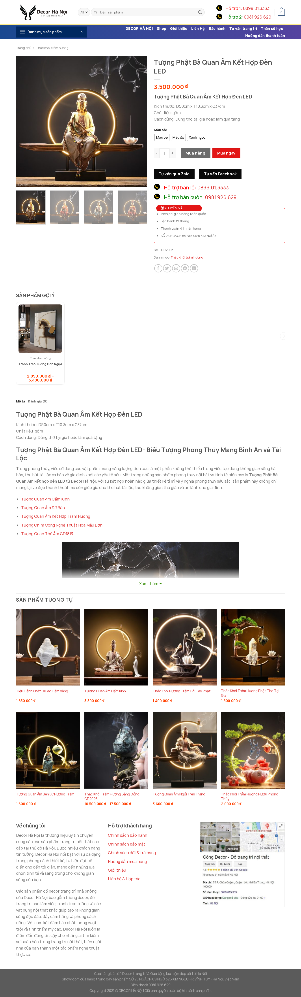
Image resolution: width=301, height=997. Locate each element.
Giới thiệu (178, 28)
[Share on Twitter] (167, 268)
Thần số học (272, 28)
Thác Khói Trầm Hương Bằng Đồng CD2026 (111, 796)
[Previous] (24, 121)
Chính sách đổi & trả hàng (132, 852)
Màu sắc (160, 130)
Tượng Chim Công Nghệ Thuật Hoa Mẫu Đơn (61, 525)
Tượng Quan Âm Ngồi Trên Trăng (179, 794)
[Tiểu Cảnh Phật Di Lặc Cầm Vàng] (48, 647)
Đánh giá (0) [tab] (37, 401)
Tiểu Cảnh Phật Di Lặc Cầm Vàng (42, 691)
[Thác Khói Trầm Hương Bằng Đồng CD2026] (116, 750)
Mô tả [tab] (20, 401)
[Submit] (200, 12)
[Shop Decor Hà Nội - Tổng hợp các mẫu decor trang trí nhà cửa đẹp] (43, 12)
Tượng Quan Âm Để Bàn (43, 507)
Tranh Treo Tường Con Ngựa (40, 364)
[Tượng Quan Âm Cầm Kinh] (116, 647)
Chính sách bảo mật (126, 844)
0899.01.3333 (256, 8)
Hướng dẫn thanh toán (265, 35)
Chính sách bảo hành (127, 835)
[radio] (162, 137)
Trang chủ (23, 48)
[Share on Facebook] (158, 268)
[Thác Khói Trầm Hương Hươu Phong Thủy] (253, 750)
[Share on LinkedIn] (194, 268)
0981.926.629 (257, 17)
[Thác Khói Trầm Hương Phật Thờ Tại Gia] (253, 647)
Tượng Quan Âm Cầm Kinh (45, 499)
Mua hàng (195, 153)
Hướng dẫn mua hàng (127, 861)
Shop (161, 28)
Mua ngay (226, 153)
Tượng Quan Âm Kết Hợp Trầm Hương (55, 516)
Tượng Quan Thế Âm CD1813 (47, 533)
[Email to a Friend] (176, 268)
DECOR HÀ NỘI (139, 28)
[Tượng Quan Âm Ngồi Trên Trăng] (185, 750)
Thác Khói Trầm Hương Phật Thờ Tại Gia (250, 693)
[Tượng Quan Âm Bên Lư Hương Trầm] (48, 750)
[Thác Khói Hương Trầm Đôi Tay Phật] (185, 647)
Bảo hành (217, 28)
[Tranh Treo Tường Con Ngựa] (40, 328)
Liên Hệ (198, 28)
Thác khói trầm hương (52, 48)
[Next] (139, 121)
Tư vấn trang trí (243, 28)
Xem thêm (148, 583)
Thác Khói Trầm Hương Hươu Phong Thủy (249, 796)
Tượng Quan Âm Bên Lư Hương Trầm (45, 794)
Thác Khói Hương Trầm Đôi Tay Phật (182, 691)
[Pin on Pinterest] (185, 268)
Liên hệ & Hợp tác (124, 878)
